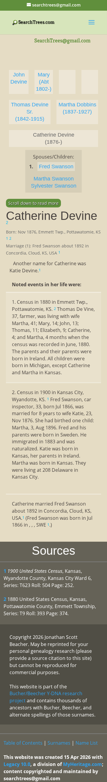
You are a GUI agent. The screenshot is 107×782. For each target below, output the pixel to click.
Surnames (59, 743)
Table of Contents (23, 743)
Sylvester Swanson (53, 186)
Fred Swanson (56, 166)
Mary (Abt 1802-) (43, 82)
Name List (86, 743)
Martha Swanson (54, 179)
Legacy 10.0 (17, 764)
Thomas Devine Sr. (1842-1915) (29, 112)
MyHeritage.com (82, 764)
